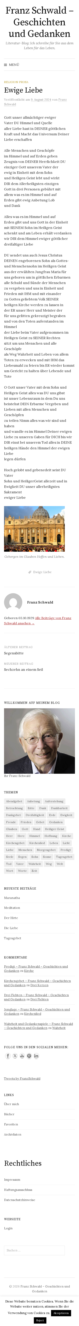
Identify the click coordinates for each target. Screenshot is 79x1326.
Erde (52, 815)
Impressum (12, 1180)
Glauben (11, 829)
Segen (22, 857)
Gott (25, 829)
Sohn (34, 857)
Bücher (9, 1114)
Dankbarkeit (59, 808)
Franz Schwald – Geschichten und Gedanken (39, 22)
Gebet (40, 822)
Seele (9, 857)
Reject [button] (40, 1320)
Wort (9, 871)
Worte (22, 871)
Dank (42, 808)
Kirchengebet (15, 843)
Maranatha (12, 898)
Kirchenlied (37, 843)
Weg (49, 864)
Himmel (34, 836)
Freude (11, 822)
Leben (54, 843)
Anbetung (33, 801)
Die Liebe (11, 928)
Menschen (25, 850)
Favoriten (11, 1124)
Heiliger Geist (54, 829)
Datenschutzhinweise (19, 1200)
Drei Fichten (39, 999)
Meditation (12, 908)
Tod (8, 864)
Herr (9, 836)
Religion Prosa (16, 82)
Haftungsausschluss (18, 1190)
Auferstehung (54, 801)
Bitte (31, 808)
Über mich (11, 1104)
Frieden (26, 822)
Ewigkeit (66, 815)
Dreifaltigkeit (35, 815)
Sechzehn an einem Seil (23, 669)
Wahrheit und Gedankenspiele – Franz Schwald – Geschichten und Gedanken (38, 1026)
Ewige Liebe (42, 572)
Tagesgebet (64, 857)
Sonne (47, 857)
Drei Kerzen (39, 985)
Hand (36, 829)
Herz (21, 836)
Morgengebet (46, 850)
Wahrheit (35, 864)
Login (8, 1228)
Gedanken (56, 822)
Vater (20, 864)
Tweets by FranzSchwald (22, 1078)
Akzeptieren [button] (61, 1313)
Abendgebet (14, 801)
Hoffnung (51, 836)
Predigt (66, 850)
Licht (66, 843)
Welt (60, 864)
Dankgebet (13, 815)
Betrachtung (14, 808)
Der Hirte (11, 918)
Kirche (66, 836)
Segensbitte (14, 653)
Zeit (34, 871)
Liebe (10, 850)
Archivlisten (12, 1134)
